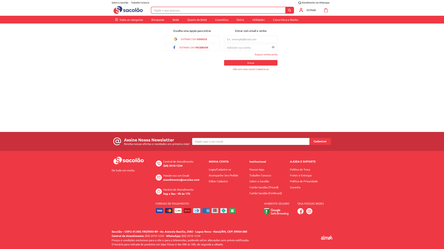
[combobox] (222, 10)
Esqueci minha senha (266, 54)
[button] (273, 47)
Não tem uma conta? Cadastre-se (251, 69)
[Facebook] (300, 213)
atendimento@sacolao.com (181, 179)
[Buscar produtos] (290, 10)
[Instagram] (309, 213)
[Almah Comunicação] (326, 238)
